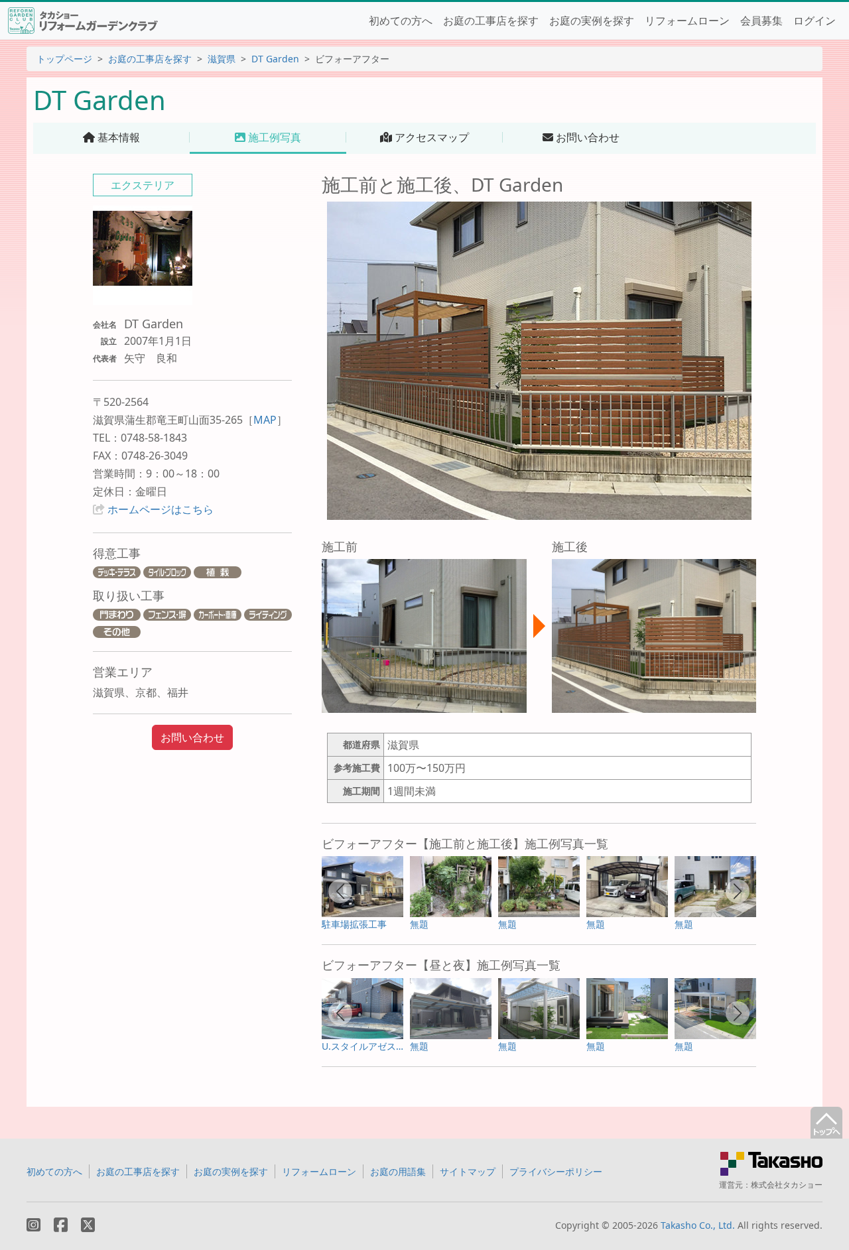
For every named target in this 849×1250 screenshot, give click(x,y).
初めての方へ (400, 20)
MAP (265, 419)
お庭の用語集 (398, 1171)
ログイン (814, 20)
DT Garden (275, 58)
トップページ (64, 58)
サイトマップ (467, 1171)
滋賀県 (221, 58)
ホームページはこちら (160, 509)
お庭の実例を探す (591, 20)
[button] (340, 891)
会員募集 (761, 20)
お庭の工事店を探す (491, 20)
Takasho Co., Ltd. (698, 1225)
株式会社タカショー (786, 1184)
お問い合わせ (192, 737)
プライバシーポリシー (555, 1171)
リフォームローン (687, 20)
